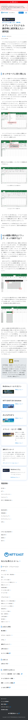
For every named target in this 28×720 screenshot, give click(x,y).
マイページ (21, 12)
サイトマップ (3, 698)
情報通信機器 (4, 587)
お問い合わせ (4, 648)
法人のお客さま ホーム (10, 561)
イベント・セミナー (6, 635)
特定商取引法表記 (4, 709)
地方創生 (3, 619)
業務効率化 (3, 608)
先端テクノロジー (5, 621)
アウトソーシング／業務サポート (8, 582)
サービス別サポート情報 (7, 678)
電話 (2, 577)
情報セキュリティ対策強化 (7, 603)
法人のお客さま (12, 12)
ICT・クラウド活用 (5, 579)
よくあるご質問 (5, 687)
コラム (2, 639)
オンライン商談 (5, 653)
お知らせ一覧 (4, 663)
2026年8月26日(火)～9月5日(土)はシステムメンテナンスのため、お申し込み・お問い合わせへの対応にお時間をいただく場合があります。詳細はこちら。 (13, 7)
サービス (3, 570)
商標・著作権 (3, 704)
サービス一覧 (4, 592)
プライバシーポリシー (5, 706)
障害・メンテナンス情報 (7, 683)
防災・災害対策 (4, 613)
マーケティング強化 (5, 611)
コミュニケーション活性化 (7, 606)
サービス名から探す (5, 590)
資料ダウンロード (5, 644)
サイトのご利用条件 (5, 701)
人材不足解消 (4, 616)
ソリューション (5, 597)
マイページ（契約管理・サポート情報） (11, 674)
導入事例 (3, 630)
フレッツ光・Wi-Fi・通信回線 (7, 574)
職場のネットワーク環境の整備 (7, 600)
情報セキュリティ (5, 584)
